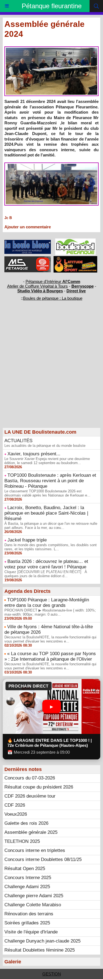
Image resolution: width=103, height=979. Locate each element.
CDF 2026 (14, 805)
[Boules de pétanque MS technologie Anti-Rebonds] (27, 258)
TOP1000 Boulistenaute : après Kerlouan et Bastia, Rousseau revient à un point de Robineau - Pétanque (50, 481)
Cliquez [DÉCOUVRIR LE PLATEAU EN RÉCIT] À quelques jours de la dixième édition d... (45, 574)
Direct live (76, 290)
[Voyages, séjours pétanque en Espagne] (75, 258)
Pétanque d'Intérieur (53, 281)
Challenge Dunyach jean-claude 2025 (42, 941)
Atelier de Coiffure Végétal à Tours (37, 286)
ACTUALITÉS (18, 440)
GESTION (51, 974)
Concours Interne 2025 (27, 877)
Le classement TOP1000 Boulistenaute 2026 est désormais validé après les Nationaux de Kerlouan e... (47, 493)
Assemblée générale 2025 (30, 832)
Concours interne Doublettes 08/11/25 (43, 859)
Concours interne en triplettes (34, 850)
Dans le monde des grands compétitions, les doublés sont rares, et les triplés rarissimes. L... (50, 547)
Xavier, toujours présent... (33, 453)
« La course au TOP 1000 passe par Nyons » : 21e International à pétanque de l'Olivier (50, 656)
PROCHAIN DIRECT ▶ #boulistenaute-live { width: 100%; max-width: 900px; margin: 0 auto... (50, 612)
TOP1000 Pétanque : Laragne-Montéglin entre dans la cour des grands (46, 602)
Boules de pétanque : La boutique (52, 298)
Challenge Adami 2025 (27, 886)
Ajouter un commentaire (27, 227)
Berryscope (82, 286)
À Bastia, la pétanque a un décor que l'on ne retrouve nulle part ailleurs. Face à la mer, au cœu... (50, 525)
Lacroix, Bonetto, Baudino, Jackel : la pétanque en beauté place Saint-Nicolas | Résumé (46, 513)
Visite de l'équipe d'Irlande (31, 932)
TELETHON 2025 (22, 841)
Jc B (8, 218)
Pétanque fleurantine (52, 6)
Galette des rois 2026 (26, 823)
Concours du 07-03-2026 (29, 778)
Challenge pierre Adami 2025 (33, 895)
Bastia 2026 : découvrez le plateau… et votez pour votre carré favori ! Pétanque (46, 564)
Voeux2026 (15, 814)
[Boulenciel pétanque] (75, 241)
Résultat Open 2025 (24, 868)
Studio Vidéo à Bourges (40, 290)
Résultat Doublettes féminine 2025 (39, 950)
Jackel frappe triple (27, 540)
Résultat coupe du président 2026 (38, 787)
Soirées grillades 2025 (27, 922)
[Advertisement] (49, 373)
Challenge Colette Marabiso (32, 904)
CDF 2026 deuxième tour (29, 796)
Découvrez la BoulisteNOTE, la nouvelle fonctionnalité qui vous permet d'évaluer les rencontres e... (50, 639)
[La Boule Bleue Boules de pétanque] (27, 242)
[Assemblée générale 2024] (51, 48)
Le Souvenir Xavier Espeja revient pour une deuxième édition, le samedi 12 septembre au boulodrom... (47, 461)
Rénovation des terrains (28, 913)
